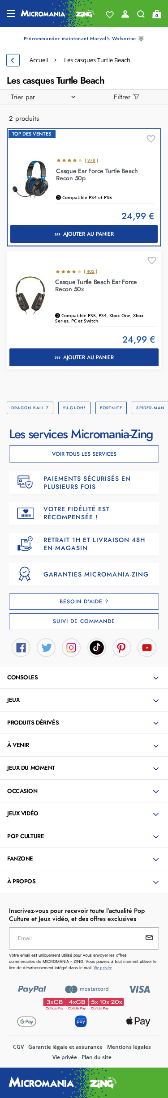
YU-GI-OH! (74, 408)
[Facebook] (21, 646)
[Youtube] (147, 646)
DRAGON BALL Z (30, 408)
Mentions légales (129, 1047)
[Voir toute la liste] (110, 15)
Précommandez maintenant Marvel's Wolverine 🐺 (84, 38)
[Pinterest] (121, 646)
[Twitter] (46, 646)
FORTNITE (111, 408)
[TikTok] (96, 646)
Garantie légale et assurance (65, 1047)
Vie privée (64, 1057)
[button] (85, 678)
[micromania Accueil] (58, 13)
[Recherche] (140, 16)
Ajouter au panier (88, 234)
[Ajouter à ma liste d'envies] (151, 139)
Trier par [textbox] (23, 97)
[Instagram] (71, 646)
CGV (18, 1047)
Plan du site (97, 1057)
